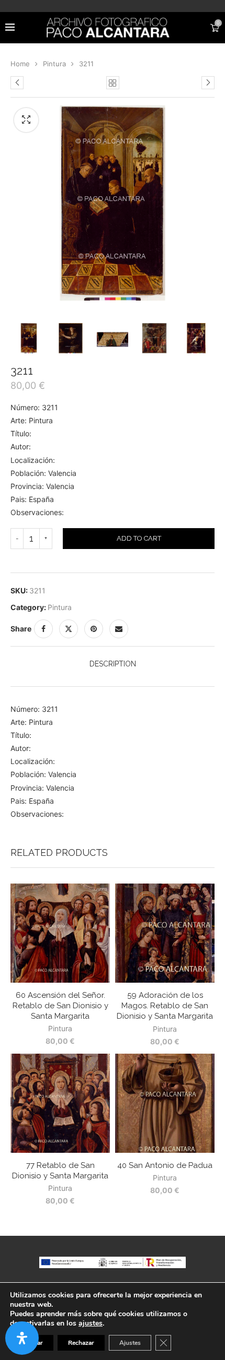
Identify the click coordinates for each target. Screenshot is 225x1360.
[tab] (112, 664)
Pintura (54, 63)
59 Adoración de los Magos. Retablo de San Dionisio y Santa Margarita (165, 1006)
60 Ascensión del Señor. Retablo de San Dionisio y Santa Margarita (60, 1006)
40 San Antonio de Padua (164, 1165)
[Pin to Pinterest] (93, 628)
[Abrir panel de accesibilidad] (22, 1338)
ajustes (90, 1323)
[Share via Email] (118, 628)
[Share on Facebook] (43, 628)
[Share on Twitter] (68, 628)
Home (20, 63)
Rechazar (81, 1343)
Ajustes (130, 1343)
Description (112, 664)
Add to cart (139, 538)
